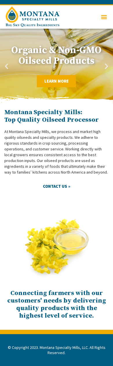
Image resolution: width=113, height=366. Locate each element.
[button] (104, 17)
